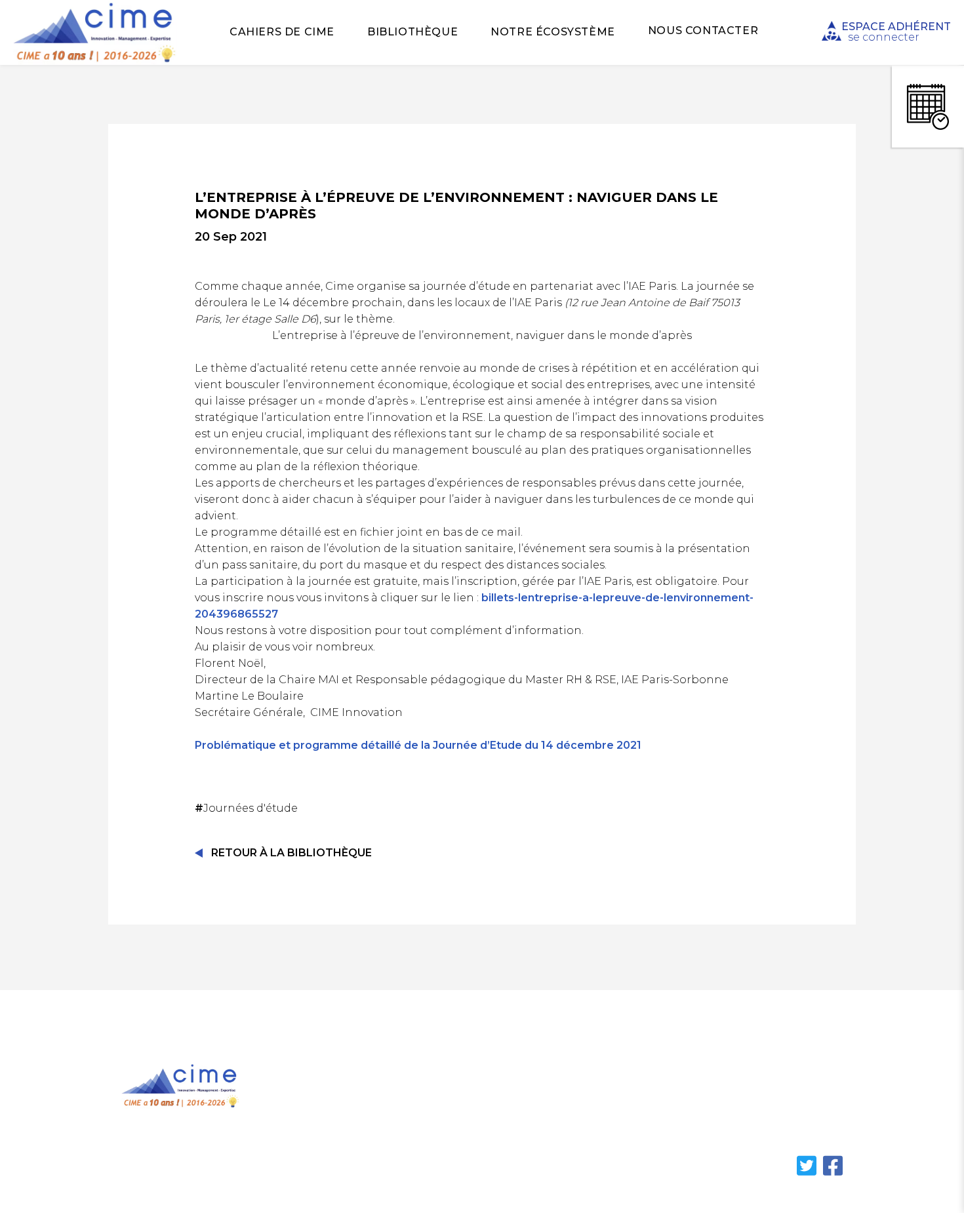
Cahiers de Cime (282, 32)
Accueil (341, 1074)
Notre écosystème (553, 32)
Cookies (617, 1125)
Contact (617, 1100)
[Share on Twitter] (808, 1173)
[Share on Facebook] (833, 1173)
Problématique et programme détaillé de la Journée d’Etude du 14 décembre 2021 (418, 745)
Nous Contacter (703, 30)
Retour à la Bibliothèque (291, 852)
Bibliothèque (412, 32)
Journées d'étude (247, 808)
